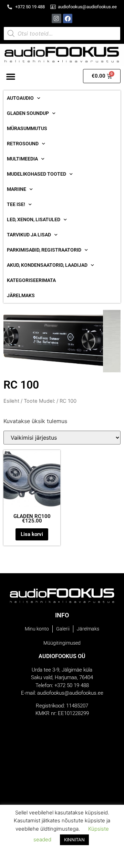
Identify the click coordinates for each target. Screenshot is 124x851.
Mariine (16, 189)
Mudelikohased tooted (36, 174)
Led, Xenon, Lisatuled (33, 219)
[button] (10, 76)
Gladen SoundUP (28, 113)
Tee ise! (16, 204)
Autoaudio (20, 98)
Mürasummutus (27, 128)
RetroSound (23, 143)
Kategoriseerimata (31, 280)
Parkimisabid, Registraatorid (44, 250)
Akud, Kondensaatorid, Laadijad (47, 265)
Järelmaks (21, 295)
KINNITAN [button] (74, 839)
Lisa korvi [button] (32, 534)
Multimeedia (22, 159)
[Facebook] (67, 18)
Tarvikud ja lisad (29, 234)
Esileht (11, 401)
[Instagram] (56, 18)
